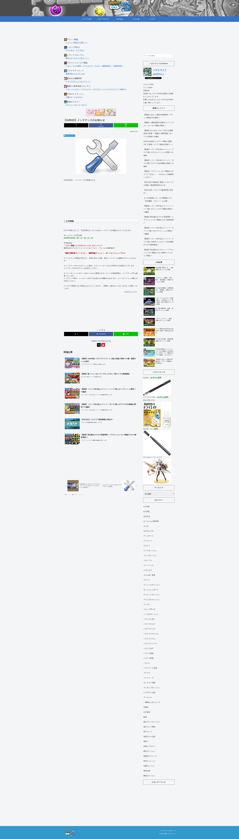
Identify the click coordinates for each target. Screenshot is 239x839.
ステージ (69, 105)
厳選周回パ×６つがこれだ (75, 74)
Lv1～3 (77, 105)
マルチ (96, 66)
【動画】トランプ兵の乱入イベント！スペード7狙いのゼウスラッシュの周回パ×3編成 (158, 231)
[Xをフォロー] (99, 345)
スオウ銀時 (77, 66)
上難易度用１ (106, 66)
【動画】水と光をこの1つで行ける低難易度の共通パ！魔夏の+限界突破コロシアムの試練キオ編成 (158, 133)
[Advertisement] (101, 32)
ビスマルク (97, 89)
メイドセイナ (88, 66)
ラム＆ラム (78, 97)
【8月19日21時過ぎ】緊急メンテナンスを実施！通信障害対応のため (158, 183)
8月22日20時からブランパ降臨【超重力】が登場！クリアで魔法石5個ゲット (158, 142)
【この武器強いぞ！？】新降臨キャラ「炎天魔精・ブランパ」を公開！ (157, 199)
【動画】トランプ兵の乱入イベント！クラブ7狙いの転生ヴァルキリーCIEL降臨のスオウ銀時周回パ (158, 242)
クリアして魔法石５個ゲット (77, 43)
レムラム (76, 89)
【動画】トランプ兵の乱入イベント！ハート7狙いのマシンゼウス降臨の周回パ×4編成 (158, 209)
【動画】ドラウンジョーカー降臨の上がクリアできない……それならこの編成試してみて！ (158, 174)
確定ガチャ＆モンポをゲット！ (77, 58)
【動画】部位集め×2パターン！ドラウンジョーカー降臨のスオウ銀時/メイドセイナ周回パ (158, 253)
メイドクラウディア (110, 89)
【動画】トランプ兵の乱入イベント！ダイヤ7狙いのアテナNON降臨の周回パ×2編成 (158, 163)
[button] (172, 56)
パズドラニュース (70, 135)
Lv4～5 (84, 105)
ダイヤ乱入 (70, 50)
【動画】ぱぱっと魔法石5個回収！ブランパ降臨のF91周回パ (158, 116)
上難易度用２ (118, 66)
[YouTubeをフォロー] (103, 345)
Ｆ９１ (68, 66)
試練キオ (123, 89)
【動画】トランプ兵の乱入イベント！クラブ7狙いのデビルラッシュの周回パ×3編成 (158, 152)
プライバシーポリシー (168, 830)
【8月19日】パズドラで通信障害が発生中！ (158, 191)
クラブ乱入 (80, 50)
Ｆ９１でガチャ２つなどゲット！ (78, 81)
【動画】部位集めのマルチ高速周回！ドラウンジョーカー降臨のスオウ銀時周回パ (158, 220)
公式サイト (129, 292)
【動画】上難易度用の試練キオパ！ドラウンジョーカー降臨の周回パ (158, 124)
